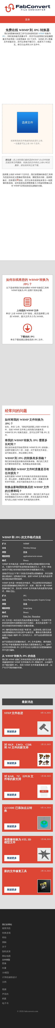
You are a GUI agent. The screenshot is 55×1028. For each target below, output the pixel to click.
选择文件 (27, 122)
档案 (4, 999)
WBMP (41, 33)
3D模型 (5, 973)
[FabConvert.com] (27, 7)
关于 (4, 947)
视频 (4, 989)
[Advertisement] (27, 74)
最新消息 (27, 701)
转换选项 (6, 933)
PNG (13, 591)
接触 (4, 942)
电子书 (5, 1003)
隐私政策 (6, 951)
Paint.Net (27, 616)
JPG (4, 36)
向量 (4, 968)
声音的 (5, 994)
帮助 (4, 937)
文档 (4, 982)
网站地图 (6, 956)
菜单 (27, 19)
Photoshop (36, 616)
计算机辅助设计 (9, 977)
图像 (25, 552)
